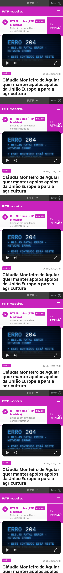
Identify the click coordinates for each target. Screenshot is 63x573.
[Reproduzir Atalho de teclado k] (5, 569)
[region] (31, 286)
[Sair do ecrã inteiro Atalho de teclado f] (58, 569)
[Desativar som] (13, 569)
